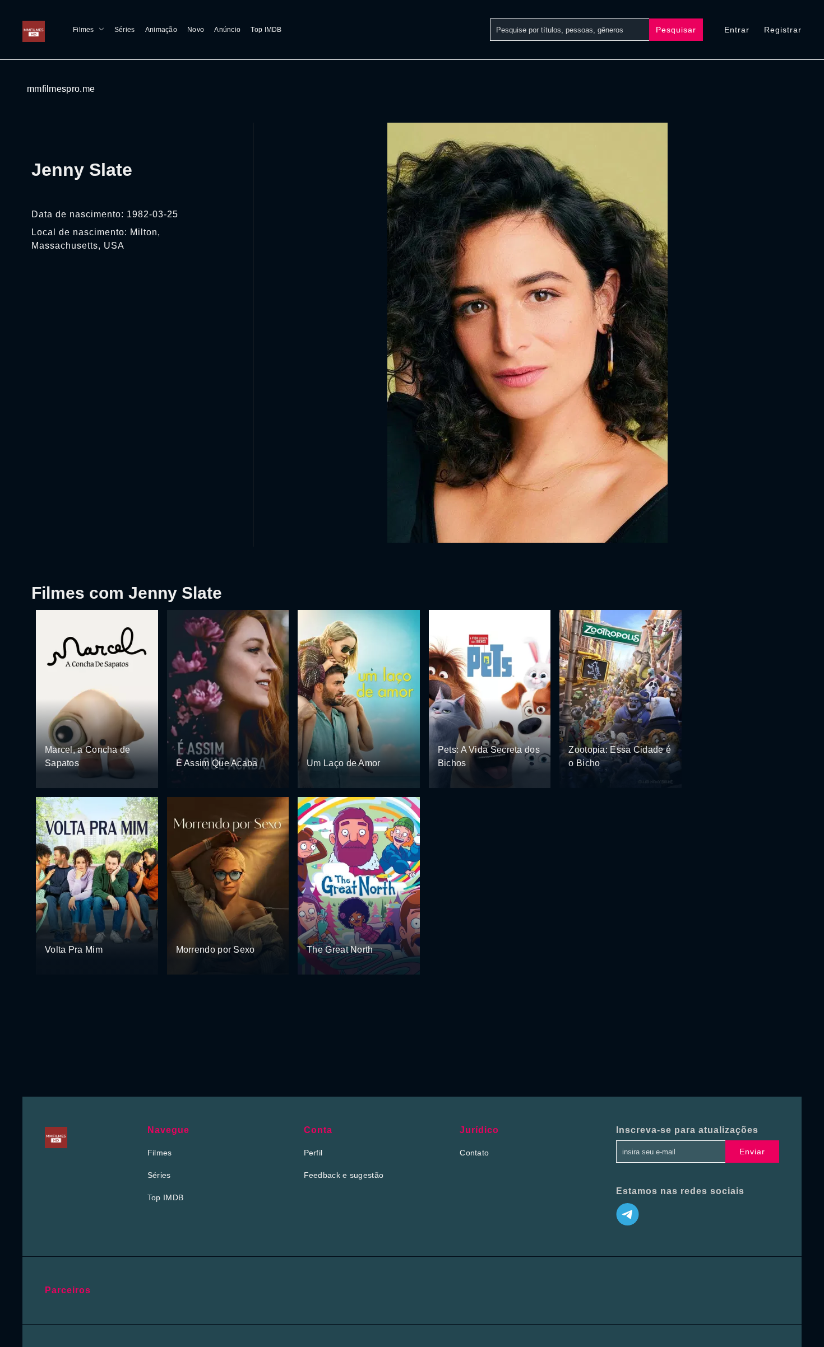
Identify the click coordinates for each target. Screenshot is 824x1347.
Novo (195, 30)
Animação (161, 30)
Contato (474, 1152)
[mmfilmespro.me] (36, 29)
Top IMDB (266, 30)
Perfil (313, 1152)
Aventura (90, 729)
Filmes (83, 30)
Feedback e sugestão (344, 1175)
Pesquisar (676, 29)
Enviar (752, 1151)
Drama (58, 729)
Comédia (352, 742)
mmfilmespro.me (61, 89)
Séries (124, 30)
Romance (221, 742)
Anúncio (227, 30)
